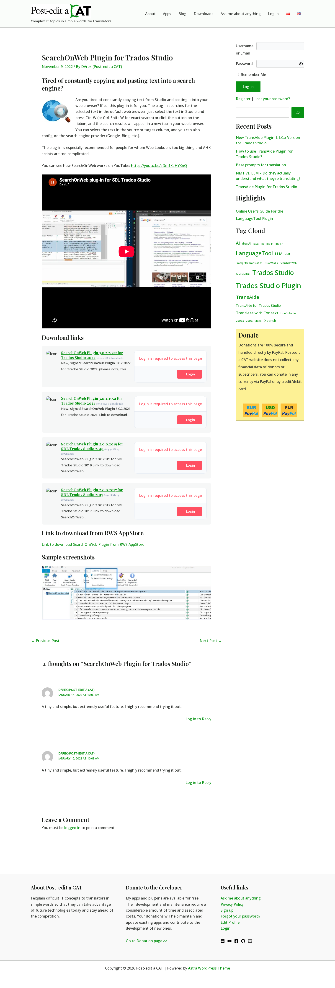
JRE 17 (279, 243)
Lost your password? (272, 98)
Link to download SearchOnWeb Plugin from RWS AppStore (93, 544)
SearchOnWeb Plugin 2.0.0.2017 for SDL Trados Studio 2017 (92, 492)
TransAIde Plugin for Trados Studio (266, 186)
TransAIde (247, 297)
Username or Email (244, 49)
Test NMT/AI (243, 274)
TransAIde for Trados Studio (258, 305)
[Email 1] (250, 941)
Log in (273, 13)
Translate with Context (257, 312)
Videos (240, 320)
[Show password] (300, 63)
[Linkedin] (223, 941)
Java (256, 243)
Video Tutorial (254, 320)
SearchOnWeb (288, 263)
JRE (262, 243)
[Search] (297, 112)
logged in (72, 827)
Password (244, 63)
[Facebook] (236, 941)
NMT (287, 254)
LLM (279, 253)
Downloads (203, 13)
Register (243, 98)
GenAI (246, 243)
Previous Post (45, 640)
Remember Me (253, 74)
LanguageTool (254, 253)
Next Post (211, 640)
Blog (182, 13)
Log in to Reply (198, 718)
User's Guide (288, 313)
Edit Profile (230, 922)
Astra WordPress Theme (209, 968)
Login (190, 374)
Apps (167, 13)
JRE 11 (269, 243)
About (150, 13)
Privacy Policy (232, 904)
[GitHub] (243, 941)
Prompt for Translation (249, 263)
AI (238, 243)
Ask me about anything (241, 13)
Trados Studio (273, 272)
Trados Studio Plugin (268, 285)
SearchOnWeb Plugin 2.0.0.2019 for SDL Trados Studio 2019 (92, 446)
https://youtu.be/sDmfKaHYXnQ (159, 165)
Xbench (270, 320)
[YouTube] (229, 941)
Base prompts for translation (261, 164)
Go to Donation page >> (146, 940)
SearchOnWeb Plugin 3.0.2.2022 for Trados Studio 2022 (92, 355)
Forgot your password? (240, 916)
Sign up (227, 910)
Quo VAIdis (271, 263)
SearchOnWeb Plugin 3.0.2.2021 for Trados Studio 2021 (91, 401)
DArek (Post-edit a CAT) (77, 690)
